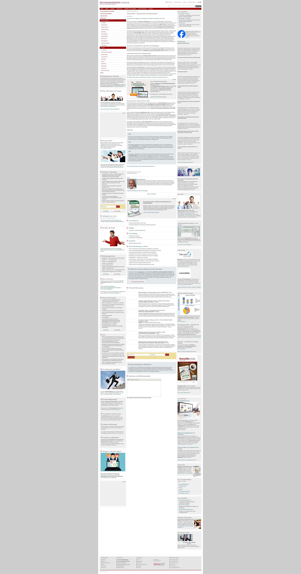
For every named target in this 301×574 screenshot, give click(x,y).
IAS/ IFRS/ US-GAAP (105, 43)
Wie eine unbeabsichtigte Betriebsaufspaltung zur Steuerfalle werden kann (145, 250)
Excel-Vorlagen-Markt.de (175, 567)
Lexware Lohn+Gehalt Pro (107, 263)
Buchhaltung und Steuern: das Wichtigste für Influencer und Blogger (143, 255)
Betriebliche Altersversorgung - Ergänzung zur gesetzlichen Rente (143, 254)
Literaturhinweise (131, 18)
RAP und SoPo (104, 38)
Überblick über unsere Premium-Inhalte (110, 405)
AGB (103, 564)
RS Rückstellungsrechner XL (185, 500)
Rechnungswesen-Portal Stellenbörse (185, 214)
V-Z (115, 218)
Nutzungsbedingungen (124, 564)
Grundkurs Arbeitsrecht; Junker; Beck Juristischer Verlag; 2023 (142, 224)
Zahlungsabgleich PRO (107, 315)
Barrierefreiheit (122, 562)
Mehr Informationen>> (187, 457)
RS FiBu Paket (182, 23)
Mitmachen (139, 562)
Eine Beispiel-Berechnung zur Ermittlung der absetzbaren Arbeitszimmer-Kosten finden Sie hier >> (148, 77)
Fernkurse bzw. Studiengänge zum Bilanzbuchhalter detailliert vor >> (186, 526)
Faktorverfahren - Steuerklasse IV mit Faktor (138, 257)
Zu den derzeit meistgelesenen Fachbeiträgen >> (111, 287)
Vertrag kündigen (123, 559)
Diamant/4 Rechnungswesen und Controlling (111, 271)
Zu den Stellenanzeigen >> (106, 148)
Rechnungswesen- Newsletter (110, 76)
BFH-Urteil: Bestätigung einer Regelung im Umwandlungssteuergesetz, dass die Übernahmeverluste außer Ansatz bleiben (111, 341)
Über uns (104, 561)
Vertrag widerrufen (124, 561)
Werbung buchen (192, 2)
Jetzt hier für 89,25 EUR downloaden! (151, 212)
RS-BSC (180, 489)
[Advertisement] (113, 125)
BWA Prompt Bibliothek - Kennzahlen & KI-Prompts (113, 302)
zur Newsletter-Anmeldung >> (118, 86)
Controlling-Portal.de (174, 561)
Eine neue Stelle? (107, 141)
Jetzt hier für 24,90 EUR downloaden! (158, 96)
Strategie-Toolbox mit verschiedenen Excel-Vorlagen (188, 448)
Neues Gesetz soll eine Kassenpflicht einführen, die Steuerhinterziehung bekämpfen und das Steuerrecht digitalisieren (113, 356)
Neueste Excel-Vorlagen (109, 298)
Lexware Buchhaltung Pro (107, 265)
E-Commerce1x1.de (174, 562)
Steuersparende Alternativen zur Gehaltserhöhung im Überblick (142, 252)
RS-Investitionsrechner (184, 493)
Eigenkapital (103, 31)
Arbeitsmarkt (103, 63)
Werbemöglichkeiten (106, 562)
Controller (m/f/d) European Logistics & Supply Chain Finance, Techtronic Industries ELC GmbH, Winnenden (113, 183)
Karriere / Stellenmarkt (130, 8)
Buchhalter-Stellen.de (174, 559)
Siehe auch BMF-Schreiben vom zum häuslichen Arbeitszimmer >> (141, 166)
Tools (148, 18)
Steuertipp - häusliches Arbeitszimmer (137, 230)
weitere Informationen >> (119, 167)
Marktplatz (119, 8)
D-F (103, 218)
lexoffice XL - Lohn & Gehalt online (109, 259)
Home (128, 11)
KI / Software (103, 59)
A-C (101, 218)
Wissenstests (103, 18)
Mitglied (107, 102)
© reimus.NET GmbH (104, 571)
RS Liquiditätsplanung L (184, 400)
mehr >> (189, 392)
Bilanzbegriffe (103, 65)
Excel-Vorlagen (142, 8)
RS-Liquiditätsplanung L (184, 484)
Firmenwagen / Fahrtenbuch (106, 52)
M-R (110, 218)
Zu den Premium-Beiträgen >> (107, 289)
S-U (112, 218)
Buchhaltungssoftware (108, 256)
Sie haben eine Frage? (109, 228)
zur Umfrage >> (119, 419)
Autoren (184, 2)
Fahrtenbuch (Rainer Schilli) (135, 243)
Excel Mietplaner (105, 317)
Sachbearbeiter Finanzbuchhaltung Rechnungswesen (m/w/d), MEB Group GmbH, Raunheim (112, 198)
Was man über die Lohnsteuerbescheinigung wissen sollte (141, 264)
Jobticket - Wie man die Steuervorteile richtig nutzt (139, 262)
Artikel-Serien (103, 68)
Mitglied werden (168, 2)
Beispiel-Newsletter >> (144, 278)
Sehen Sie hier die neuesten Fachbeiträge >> (110, 109)
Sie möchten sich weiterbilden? (111, 369)
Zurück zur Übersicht (151, 194)
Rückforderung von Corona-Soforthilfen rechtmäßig (113, 353)
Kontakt (103, 559)
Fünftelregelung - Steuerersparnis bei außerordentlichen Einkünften (143, 259)
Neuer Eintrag (117, 211)
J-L (107, 218)
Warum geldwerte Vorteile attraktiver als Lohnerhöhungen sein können (144, 260)
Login (200, 2)
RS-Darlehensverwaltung (184, 491)
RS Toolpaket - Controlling (184, 18)
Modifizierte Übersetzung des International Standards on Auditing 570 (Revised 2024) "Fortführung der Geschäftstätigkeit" (113, 346)
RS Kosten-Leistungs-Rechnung (186, 509)
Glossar (150, 8)
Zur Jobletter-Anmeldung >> (191, 217)
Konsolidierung (104, 45)
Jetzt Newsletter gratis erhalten (137, 281)
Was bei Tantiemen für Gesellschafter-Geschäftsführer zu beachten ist (144, 248)
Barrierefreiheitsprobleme (142, 564)
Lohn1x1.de (172, 564)
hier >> (183, 547)
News (102, 8)
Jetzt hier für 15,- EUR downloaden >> (185, 244)
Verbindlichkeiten (104, 36)
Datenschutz (121, 566)
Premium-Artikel (103, 15)
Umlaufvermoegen (104, 29)
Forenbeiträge (144, 190)
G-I (105, 218)
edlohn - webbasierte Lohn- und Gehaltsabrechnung (113, 269)
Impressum (121, 567)
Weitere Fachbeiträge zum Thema (157, 18)
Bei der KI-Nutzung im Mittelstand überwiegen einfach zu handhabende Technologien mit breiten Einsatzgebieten (112, 350)
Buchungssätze (104, 24)
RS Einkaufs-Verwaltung (184, 504)
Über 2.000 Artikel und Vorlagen (112, 91)
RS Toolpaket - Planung (184, 13)
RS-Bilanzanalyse (183, 486)
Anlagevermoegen (104, 27)
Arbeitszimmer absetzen (134, 236)
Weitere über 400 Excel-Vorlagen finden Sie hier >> (187, 351)
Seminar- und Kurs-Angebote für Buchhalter (110, 392)
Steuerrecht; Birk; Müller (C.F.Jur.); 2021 (137, 223)
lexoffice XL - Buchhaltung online (109, 261)
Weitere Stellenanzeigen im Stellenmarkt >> (186, 162)
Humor (101, 72)
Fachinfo (112, 8)
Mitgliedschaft (140, 561)
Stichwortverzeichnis (105, 70)
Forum (106, 8)
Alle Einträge (105, 211)
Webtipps (137, 18)
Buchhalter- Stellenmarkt (109, 172)
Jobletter (139, 567)
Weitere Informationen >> (116, 409)
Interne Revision (104, 56)
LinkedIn (104, 567)
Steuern (136, 11)
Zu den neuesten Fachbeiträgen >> (108, 286)
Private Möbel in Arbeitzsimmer (135, 237)
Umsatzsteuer (104, 49)
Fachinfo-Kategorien (104, 20)
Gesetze (103, 61)
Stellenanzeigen (181, 41)
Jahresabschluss (104, 40)
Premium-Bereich (177, 2)
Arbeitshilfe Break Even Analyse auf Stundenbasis (112, 310)
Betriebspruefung (104, 54)
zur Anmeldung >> (120, 433)
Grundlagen (103, 22)
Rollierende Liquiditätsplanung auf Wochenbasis (186, 433)
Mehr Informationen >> (185, 266)
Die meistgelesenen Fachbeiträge (107, 11)
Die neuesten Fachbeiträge (106, 13)
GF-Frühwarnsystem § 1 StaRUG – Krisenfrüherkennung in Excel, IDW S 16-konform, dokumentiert (112, 326)
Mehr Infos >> (158, 371)
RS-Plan (180, 487)
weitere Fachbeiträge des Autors (134, 190)
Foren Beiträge (143, 18)
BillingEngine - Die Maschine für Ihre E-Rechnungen (113, 258)
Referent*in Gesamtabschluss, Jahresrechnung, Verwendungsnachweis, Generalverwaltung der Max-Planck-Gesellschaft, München (113, 190)
